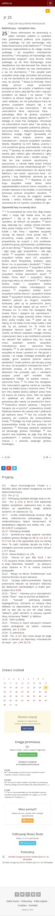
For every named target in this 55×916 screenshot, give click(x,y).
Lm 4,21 (44, 537)
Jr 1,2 (16, 495)
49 (46, 700)
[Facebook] (17, 894)
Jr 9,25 (17, 590)
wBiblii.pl (7, 3)
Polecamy (26, 901)
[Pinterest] (33, 894)
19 (10, 687)
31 (34, 692)
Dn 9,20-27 (7, 528)
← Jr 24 (6, 457)
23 (34, 687)
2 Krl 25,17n (24, 642)
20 (16, 687)
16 (40, 683)
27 (10, 692)
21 (22, 687)
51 (10, 705)
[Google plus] (27, 894)
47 (34, 700)
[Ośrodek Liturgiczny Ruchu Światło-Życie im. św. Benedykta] (27, 858)
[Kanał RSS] (38, 894)
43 (10, 700)
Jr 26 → (47, 457)
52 (16, 705)
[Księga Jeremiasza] (27, 746)
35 (10, 696)
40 (40, 696)
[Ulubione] (48, 11)
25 (46, 687)
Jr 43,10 (28, 501)
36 (16, 696)
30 (28, 692)
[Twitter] (22, 894)
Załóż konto (27, 728)
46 (28, 700)
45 (22, 700)
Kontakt (28, 820)
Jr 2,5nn (22, 629)
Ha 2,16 (16, 540)
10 (5, 683)
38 (28, 696)
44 (16, 700)
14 (28, 683)
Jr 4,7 (18, 635)
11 (10, 683)
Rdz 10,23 (37, 557)
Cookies (22, 905)
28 (16, 692)
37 (22, 696)
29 (22, 692)
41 (46, 696)
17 (46, 683)
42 (5, 700)
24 (40, 687)
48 (40, 700)
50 (5, 705)
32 (40, 692)
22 (28, 687)
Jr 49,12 (34, 537)
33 (46, 692)
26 (5, 692)
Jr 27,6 (18, 501)
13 (22, 683)
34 (5, 696)
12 (16, 683)
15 (34, 683)
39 (34, 696)
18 (5, 687)
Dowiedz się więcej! (27, 754)
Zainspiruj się (28, 843)
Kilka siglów (40, 901)
